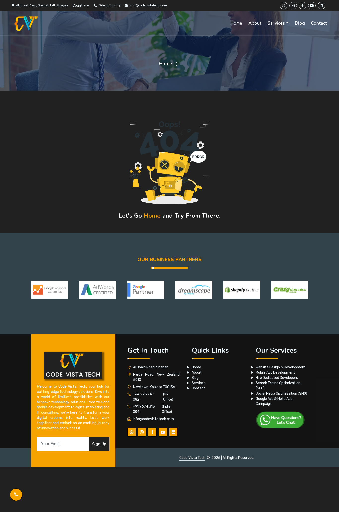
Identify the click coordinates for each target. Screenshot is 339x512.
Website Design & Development (281, 367)
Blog (195, 378)
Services (198, 383)
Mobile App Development (275, 372)
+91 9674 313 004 (144, 409)
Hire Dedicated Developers (277, 378)
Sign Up (99, 444)
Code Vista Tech (192, 458)
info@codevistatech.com (148, 5)
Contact (198, 388)
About (197, 372)
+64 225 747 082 (143, 397)
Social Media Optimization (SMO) (281, 393)
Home (165, 63)
